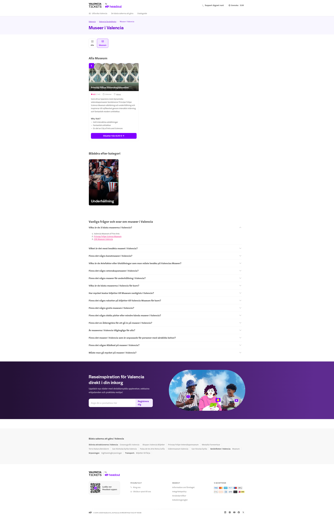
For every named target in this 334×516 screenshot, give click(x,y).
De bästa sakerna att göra (122, 13)
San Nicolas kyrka (199, 448)
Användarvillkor (179, 495)
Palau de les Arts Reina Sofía (152, 448)
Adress (118, 94)
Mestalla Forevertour (211, 444)
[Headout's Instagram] (230, 512)
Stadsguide (142, 13)
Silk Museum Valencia (103, 239)
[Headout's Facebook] (239, 512)
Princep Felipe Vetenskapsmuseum (183, 444)
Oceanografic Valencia (129, 444)
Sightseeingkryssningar (111, 453)
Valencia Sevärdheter (107, 21)
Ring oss (137, 487)
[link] (103, 182)
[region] (167, 182)
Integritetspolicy (179, 491)
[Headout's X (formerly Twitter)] (243, 512)
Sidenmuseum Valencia (178, 448)
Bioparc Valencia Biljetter (154, 444)
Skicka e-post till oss (142, 491)
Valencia (92, 21)
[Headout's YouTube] (234, 512)
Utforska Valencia (99, 13)
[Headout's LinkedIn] (225, 512)
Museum (236, 448)
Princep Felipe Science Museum (107, 236)
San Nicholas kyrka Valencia (124, 448)
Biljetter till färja (143, 453)
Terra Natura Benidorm (99, 448)
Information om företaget (183, 487)
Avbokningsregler (180, 499)
